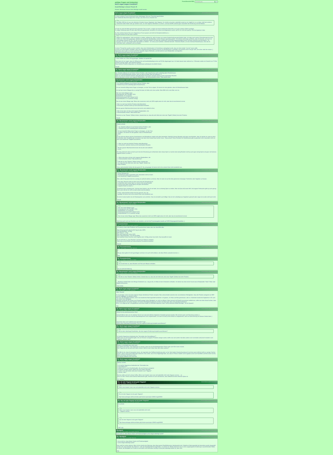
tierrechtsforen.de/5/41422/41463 (209, 381)
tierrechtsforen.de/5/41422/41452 (209, 430)
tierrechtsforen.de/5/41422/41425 (209, 79)
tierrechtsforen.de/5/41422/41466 (209, 400)
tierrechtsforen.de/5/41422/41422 (210, 12)
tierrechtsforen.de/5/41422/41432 (209, 169)
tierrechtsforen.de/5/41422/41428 (209, 288)
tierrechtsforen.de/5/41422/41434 (209, 359)
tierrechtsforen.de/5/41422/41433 (209, 341)
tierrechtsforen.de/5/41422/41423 (209, 55)
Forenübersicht (186, 1)
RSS (192, 1)
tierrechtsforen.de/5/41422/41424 (209, 69)
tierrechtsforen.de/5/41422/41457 (209, 271)
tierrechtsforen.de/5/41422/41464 (209, 258)
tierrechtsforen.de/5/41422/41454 (209, 436)
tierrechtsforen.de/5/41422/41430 (209, 308)
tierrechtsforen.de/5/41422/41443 (209, 246)
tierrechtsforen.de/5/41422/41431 (209, 325)
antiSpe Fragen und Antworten (126, 2)
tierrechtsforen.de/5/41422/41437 (209, 223)
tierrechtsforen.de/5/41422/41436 (209, 202)
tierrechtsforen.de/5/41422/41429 (209, 120)
